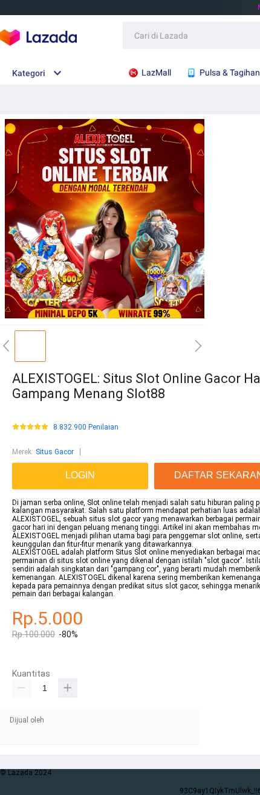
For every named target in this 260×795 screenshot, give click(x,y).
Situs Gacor (55, 452)
